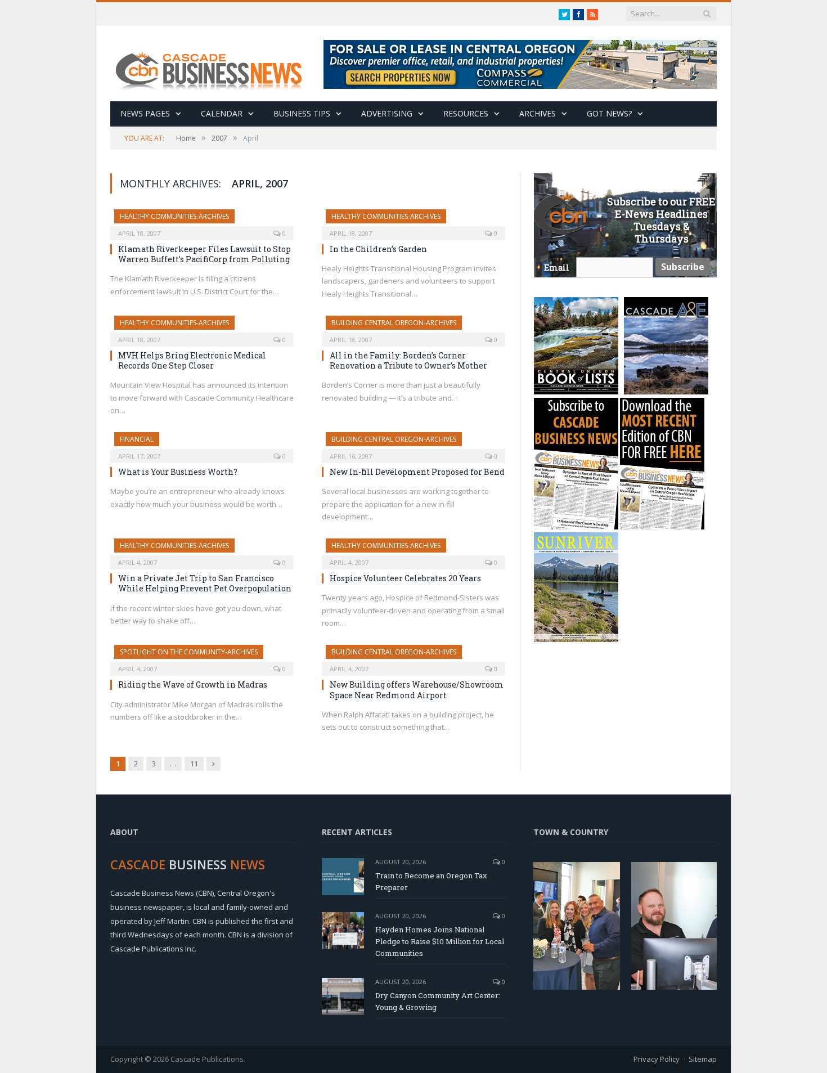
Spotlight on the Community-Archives (189, 652)
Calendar (221, 113)
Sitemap (703, 1059)
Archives (537, 113)
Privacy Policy (656, 1059)
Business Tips (301, 113)
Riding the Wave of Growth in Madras (192, 684)
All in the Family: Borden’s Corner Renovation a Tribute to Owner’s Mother (408, 360)
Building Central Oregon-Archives (393, 322)
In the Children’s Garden (378, 249)
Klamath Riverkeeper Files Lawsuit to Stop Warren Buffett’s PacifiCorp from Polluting (204, 254)
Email (556, 267)
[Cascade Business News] (215, 63)
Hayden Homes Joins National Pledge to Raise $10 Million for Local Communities (439, 941)
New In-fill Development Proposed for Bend (417, 471)
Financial (137, 439)
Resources (465, 113)
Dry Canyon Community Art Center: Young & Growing (437, 1001)
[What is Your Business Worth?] (202, 444)
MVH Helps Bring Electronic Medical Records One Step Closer (192, 360)
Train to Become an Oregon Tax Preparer (431, 881)
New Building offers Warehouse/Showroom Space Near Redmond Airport (417, 689)
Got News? (609, 113)
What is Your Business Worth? (177, 471)
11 (194, 763)
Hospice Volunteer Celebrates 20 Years (405, 578)
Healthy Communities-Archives (174, 216)
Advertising (386, 113)
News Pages (145, 113)
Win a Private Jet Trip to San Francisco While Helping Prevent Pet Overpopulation (204, 583)
